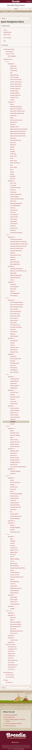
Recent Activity (6, 34)
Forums (5, 30)
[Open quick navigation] (30, 18)
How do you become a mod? (13, 723)
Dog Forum (5, 11)
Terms (15, 749)
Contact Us (25, 691)
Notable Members (7, 32)
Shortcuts (29, 1)
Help (4, 41)
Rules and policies (10, 726)
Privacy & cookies (20, 749)
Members (12, 11)
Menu (16, 9)
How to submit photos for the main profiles (15, 720)
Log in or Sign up (7, 37)
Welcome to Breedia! (11, 715)
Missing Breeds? (10, 717)
